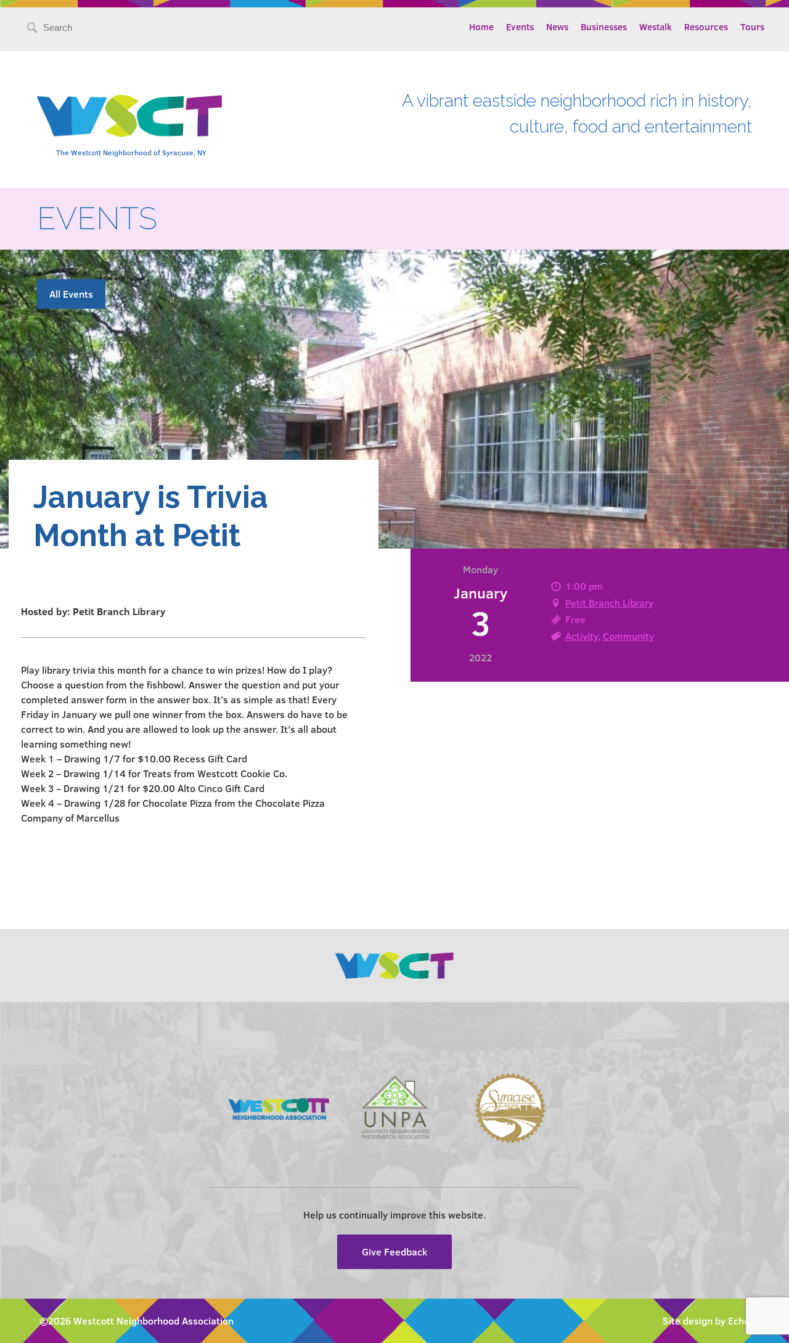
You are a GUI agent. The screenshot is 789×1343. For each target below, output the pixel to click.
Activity (581, 635)
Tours (752, 26)
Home (481, 26)
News (557, 26)
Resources (706, 26)
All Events (71, 293)
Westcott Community (129, 116)
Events (520, 26)
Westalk (655, 26)
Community (628, 635)
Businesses (604, 26)
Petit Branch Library (609, 602)
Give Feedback (394, 1251)
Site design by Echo (706, 1320)
